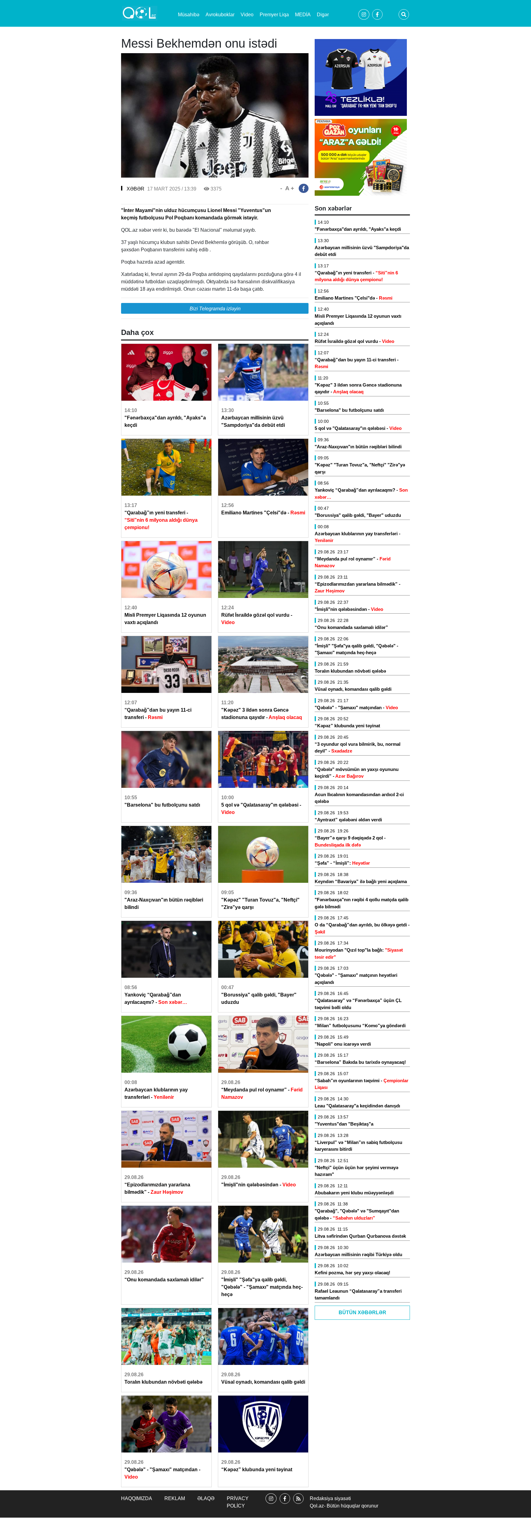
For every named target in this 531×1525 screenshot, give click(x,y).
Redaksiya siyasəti (330, 1498)
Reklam (174, 1498)
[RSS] (298, 1504)
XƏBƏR (135, 188)
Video (247, 14)
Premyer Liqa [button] (274, 14)
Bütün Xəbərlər (362, 1312)
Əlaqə (205, 1498)
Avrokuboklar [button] (220, 14)
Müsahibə (188, 14)
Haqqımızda (136, 1498)
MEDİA (303, 14)
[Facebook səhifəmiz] (285, 1504)
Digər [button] (323, 14)
